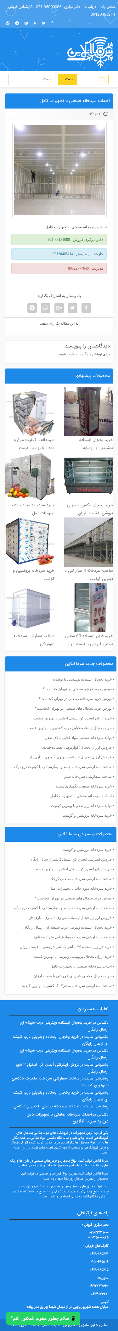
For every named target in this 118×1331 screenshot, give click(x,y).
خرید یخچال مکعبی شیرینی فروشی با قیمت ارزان (72, 976)
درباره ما (90, 7)
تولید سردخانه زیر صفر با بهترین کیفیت (81, 805)
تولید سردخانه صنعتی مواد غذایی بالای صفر (78, 737)
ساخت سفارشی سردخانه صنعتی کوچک (81, 879)
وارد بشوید (66, 354)
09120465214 (103, 14)
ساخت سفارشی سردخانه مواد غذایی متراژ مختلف (73, 937)
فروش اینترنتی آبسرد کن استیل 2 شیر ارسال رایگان (71, 859)
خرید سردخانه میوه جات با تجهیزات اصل (80, 888)
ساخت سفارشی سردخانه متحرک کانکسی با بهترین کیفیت (66, 986)
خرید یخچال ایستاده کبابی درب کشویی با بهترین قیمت (69, 728)
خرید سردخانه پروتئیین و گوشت (87, 815)
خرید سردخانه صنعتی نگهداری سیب (84, 786)
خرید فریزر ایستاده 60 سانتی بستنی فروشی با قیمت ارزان (66, 947)
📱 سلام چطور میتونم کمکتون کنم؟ (43, 1318)
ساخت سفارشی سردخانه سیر (88, 776)
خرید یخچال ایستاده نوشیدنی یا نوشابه (82, 679)
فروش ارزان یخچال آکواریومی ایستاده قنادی (77, 747)
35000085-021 (48, 7)
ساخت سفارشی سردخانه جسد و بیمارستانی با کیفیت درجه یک (63, 767)
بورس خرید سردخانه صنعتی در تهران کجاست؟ (75, 699)
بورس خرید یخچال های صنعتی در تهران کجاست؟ (73, 708)
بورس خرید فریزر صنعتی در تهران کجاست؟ (77, 689)
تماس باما (107, 7)
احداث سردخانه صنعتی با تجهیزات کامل (75, 101)
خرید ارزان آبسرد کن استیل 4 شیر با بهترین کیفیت (72, 718)
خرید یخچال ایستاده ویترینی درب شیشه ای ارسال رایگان (67, 927)
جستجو (67, 79)
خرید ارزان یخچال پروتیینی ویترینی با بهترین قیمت (72, 956)
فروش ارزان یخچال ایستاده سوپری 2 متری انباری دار (70, 757)
